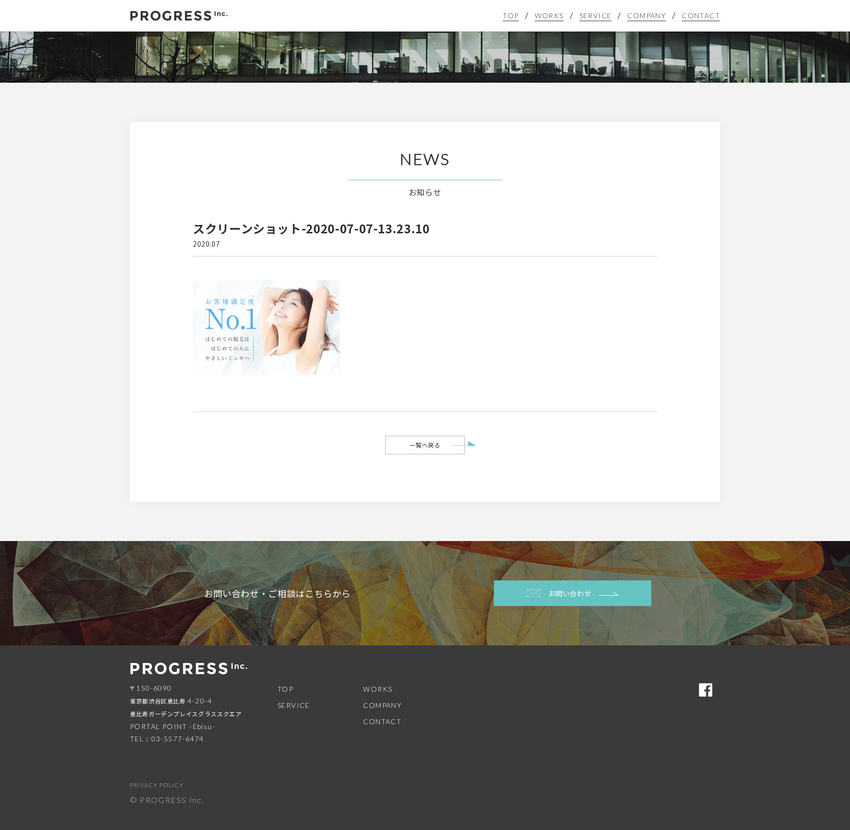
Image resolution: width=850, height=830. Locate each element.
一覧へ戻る (424, 445)
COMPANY (646, 15)
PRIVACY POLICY (156, 785)
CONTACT (701, 15)
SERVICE (595, 15)
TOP (510, 15)
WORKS (549, 15)
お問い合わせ (570, 593)
